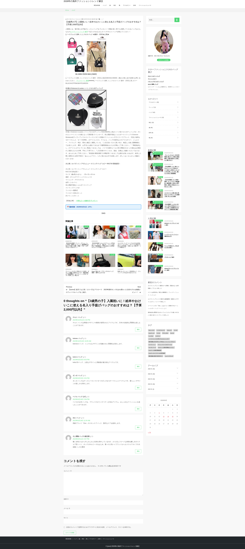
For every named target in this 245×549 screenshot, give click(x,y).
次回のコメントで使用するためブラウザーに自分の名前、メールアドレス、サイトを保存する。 (99, 527)
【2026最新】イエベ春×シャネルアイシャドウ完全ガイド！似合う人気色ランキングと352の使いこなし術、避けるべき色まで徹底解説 (171, 170)
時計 (115, 5)
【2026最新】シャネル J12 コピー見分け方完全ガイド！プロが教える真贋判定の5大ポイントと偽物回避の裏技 (171, 207)
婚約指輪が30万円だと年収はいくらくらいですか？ (162, 341)
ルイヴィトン (152, 344)
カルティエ (151, 333)
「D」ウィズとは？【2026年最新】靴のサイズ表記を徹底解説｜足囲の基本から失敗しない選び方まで (171, 157)
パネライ (158, 336)
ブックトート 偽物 (82, 80)
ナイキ (175, 330)
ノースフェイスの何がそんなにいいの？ (159, 339)
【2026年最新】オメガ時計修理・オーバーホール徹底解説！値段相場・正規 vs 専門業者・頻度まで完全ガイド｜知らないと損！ (171, 183)
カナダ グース (152, 347)
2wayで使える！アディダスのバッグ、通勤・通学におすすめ (103, 272)
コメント (68, 471)
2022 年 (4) (151, 389)
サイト (66, 518)
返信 (138, 329)
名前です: (150, 56)
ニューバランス (169, 356)
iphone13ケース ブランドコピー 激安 (171, 269)
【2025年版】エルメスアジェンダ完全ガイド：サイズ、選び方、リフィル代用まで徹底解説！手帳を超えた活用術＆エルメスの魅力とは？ (103, 245)
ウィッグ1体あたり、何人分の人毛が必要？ (171, 246)
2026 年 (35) (151, 369)
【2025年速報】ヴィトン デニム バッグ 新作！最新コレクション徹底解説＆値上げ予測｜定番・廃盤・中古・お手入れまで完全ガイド (77, 245)
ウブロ (158, 333)
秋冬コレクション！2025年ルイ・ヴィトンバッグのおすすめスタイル (129, 272)
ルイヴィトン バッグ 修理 (79, 32)
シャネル (151, 336)
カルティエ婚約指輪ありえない (166, 347)
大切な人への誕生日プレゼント (87, 201)
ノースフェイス (161, 330)
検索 (177, 20)
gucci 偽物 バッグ (153, 84)
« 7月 (149, 432)
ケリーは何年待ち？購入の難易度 (157, 292)
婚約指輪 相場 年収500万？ (156, 356)
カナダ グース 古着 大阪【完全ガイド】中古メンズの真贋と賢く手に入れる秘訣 (171, 194)
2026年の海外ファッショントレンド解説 (83, 1)
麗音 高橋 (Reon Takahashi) (73, 19)
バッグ (105, 5)
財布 (134, 5)
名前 (66, 499)
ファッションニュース (145, 5)
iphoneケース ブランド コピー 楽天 (171, 224)
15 (172, 416)
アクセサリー (127, 5)
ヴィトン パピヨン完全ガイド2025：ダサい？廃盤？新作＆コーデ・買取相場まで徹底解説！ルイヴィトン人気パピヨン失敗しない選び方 (77, 273)
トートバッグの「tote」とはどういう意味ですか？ (162, 305)
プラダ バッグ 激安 (169, 257)
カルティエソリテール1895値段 (157, 353)
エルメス (169, 330)
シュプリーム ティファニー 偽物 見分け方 (171, 235)
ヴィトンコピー (152, 79)
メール (67, 508)
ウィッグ (152, 107)
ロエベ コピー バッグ (154, 76)
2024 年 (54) (151, 379)
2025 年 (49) (151, 374)
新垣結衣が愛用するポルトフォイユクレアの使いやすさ (163, 312)
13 (163, 416)
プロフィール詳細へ (163, 60)
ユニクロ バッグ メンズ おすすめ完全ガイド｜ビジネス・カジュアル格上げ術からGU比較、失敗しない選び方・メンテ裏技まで (129, 245)
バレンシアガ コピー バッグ (156, 81)
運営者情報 (97, 5)
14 (168, 416)
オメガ (172, 333)
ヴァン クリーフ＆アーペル (165, 344)
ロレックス (151, 330)
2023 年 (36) (151, 384)
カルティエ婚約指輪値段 (155, 350)
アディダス (165, 333)
